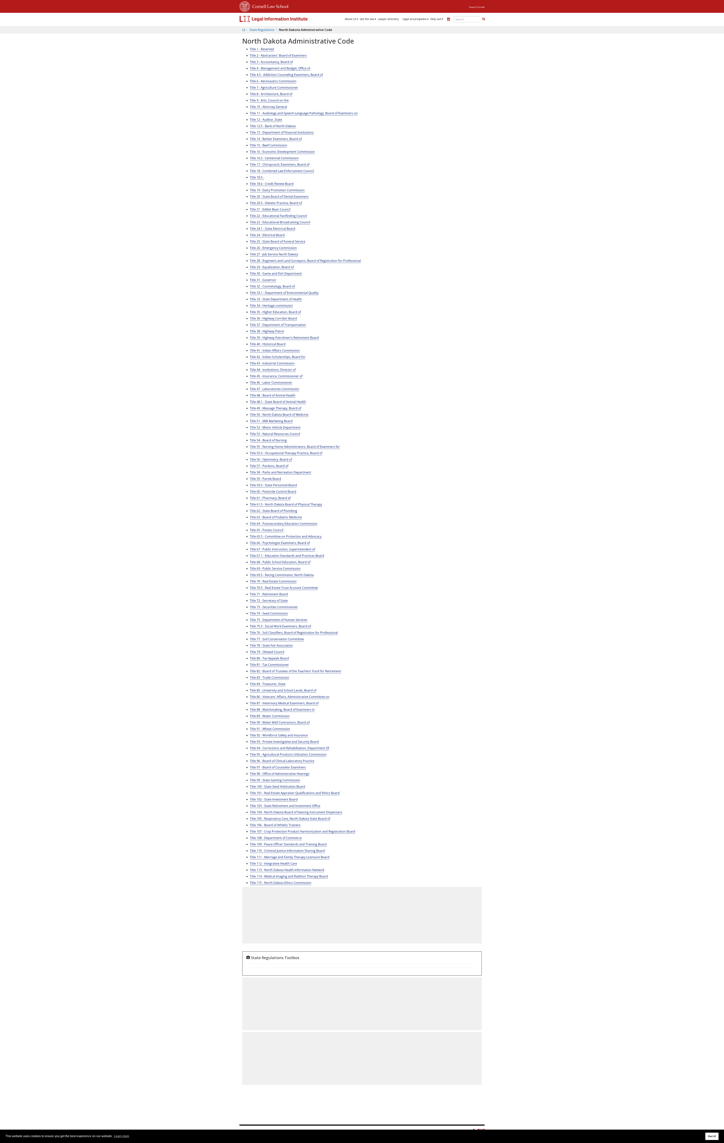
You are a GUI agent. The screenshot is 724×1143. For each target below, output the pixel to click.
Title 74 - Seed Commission (269, 613)
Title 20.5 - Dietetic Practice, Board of (276, 203)
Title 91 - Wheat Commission (270, 729)
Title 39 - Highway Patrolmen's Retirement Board (284, 338)
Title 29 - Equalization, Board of (272, 267)
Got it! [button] (712, 1136)
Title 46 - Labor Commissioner (271, 382)
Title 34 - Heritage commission (271, 305)
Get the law (367, 19)
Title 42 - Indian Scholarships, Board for (277, 357)
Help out (435, 19)
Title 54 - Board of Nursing (268, 440)
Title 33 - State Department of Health (276, 299)
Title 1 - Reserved (262, 49)
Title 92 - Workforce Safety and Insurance (279, 735)
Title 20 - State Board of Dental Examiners (279, 196)
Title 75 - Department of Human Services (278, 620)
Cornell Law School (269, 6)
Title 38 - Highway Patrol (267, 331)
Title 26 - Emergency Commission (273, 248)
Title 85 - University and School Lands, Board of (283, 690)
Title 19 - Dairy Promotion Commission (277, 190)
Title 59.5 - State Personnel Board (273, 485)
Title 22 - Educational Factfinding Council (278, 216)
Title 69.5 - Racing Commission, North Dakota (282, 575)
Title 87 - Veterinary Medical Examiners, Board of (284, 703)
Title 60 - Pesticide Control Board (273, 491)
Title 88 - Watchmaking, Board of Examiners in (282, 709)
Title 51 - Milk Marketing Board (271, 421)
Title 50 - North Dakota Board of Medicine (279, 414)
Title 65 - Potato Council (266, 530)
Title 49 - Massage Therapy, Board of (275, 408)
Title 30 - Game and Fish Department (276, 273)
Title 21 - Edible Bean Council (270, 209)
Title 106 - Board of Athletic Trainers (275, 825)
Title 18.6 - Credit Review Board (272, 184)
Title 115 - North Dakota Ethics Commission (280, 883)
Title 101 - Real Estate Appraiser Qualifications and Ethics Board (295, 793)
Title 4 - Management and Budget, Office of (280, 68)
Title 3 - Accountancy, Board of (271, 62)
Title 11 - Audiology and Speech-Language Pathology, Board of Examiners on (304, 113)
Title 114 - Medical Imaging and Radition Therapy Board (289, 876)
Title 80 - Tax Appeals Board (269, 658)
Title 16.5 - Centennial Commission (274, 158)
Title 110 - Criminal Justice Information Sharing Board (287, 851)
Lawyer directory (388, 19)
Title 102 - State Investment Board (274, 799)
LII (243, 30)
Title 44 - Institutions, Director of (273, 370)
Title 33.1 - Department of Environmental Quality (284, 293)
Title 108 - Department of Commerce (276, 838)
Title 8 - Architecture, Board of (271, 94)
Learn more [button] (121, 1136)
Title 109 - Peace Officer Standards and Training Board (288, 844)
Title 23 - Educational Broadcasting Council (280, 222)
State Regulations (262, 30)
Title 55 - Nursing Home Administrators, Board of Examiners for (295, 447)
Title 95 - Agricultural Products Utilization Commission (288, 754)
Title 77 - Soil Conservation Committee (277, 639)
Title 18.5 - (257, 177)
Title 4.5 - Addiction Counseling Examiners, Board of (286, 75)
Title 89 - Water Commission (270, 716)
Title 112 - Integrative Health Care (273, 863)
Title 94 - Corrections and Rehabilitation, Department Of (289, 748)
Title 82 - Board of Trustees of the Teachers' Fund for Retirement (295, 671)
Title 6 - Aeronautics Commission (273, 81)
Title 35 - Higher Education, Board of (275, 312)
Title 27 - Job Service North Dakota (274, 254)
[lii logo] (282, 19)
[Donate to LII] (448, 19)
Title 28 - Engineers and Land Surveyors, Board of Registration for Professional (305, 261)
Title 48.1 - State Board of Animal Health (278, 402)
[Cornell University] (244, 6)
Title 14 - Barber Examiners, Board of (276, 139)
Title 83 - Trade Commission (269, 677)
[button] (483, 19)
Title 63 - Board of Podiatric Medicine (276, 517)
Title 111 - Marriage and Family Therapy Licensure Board (289, 857)
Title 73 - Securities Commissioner (274, 607)
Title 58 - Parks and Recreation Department (280, 472)
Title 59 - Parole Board (265, 479)
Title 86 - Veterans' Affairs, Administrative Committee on (289, 697)
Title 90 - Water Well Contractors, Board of (280, 722)
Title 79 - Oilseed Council (267, 652)
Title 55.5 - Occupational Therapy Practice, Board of (286, 453)
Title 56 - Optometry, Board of (271, 459)
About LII (350, 19)
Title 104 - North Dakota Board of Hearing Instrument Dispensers (296, 812)
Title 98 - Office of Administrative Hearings (279, 774)
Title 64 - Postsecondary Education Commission (283, 524)
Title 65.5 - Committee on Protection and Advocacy (285, 536)
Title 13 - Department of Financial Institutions (282, 132)
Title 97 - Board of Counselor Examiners (278, 767)
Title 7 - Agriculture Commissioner (274, 87)
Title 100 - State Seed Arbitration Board (277, 786)
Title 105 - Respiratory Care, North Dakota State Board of (290, 819)
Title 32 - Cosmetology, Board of (272, 286)
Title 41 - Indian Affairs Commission (275, 350)
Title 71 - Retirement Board (269, 594)
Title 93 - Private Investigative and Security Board (284, 742)
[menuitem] (350, 19)
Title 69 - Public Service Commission (275, 568)
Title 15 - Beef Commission (268, 145)
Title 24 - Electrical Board (267, 235)
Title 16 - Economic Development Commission (282, 152)
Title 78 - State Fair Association (271, 645)
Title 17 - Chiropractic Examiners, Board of (279, 164)
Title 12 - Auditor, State (266, 120)
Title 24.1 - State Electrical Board (272, 229)
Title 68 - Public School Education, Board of (280, 562)
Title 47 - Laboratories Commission (274, 389)
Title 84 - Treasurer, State (267, 684)
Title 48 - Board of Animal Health (272, 395)
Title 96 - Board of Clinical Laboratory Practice (282, 761)
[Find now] (483, 19)
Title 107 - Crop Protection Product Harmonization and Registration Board (302, 831)
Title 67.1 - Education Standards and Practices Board (287, 556)
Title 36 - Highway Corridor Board (273, 318)
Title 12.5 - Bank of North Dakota (273, 126)
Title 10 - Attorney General (268, 107)
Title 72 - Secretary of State (269, 600)
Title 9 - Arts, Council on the (269, 100)
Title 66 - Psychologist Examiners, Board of (280, 543)
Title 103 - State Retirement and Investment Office (285, 806)
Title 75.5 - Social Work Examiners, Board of (280, 626)
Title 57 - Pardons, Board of (269, 466)
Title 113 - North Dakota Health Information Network (287, 870)
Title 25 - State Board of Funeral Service (277, 241)
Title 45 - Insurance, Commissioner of (276, 376)
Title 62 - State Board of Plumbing (273, 511)
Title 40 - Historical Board (267, 344)
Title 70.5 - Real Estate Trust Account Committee (284, 588)
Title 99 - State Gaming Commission (275, 780)
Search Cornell (477, 7)
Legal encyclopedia (414, 19)
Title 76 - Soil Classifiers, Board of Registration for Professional (294, 633)
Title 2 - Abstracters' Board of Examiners (278, 55)
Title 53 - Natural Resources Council (275, 434)
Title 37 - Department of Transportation (278, 325)
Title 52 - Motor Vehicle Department (275, 427)
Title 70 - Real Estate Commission (273, 581)
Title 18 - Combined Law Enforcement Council (282, 171)
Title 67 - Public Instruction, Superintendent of (282, 549)
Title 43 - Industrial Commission (272, 363)
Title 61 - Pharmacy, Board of (270, 498)
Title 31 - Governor (263, 280)
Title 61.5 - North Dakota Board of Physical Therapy (286, 504)
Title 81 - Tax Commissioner (269, 665)
